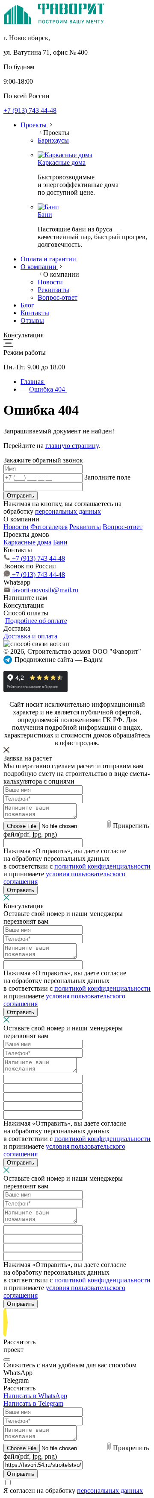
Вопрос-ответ (122, 526)
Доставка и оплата (30, 636)
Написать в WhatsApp (35, 1395)
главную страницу (71, 445)
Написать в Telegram (33, 1403)
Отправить (20, 495)
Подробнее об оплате (36, 620)
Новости (16, 526)
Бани (60, 542)
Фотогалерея (49, 526)
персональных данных (68, 511)
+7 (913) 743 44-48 (29, 110)
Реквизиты (85, 526)
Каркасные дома (27, 542)
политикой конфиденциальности (102, 866)
